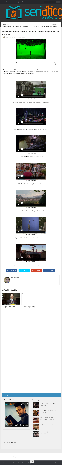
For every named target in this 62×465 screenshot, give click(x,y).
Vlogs (14, 2)
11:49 (15, 37)
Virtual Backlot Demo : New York (22, 130)
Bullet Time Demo (22, 184)
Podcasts (8, 2)
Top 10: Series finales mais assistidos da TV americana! (47, 418)
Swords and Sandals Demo (22, 211)
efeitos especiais (21, 37)
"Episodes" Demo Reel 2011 (22, 238)
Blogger (15, 457)
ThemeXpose (58, 463)
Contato (24, 2)
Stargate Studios (39, 102)
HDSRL (15, 70)
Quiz (19, 2)
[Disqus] (31, 334)
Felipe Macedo (9, 37)
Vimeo (47, 102)
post (55, 62)
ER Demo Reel (22, 157)
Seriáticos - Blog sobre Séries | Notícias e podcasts (14, 463)
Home (3, 2)
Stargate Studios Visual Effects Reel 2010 (22, 265)
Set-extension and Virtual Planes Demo (22, 102)
